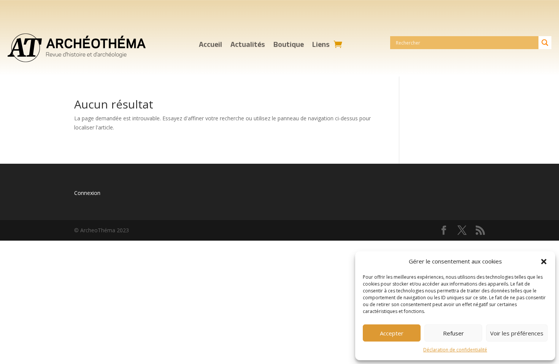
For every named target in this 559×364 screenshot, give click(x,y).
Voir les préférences (516, 333)
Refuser (453, 333)
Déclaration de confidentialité (455, 349)
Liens (321, 45)
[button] (544, 261)
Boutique (288, 45)
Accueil (210, 45)
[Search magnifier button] (544, 42)
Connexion (87, 192)
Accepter (391, 333)
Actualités (247, 45)
